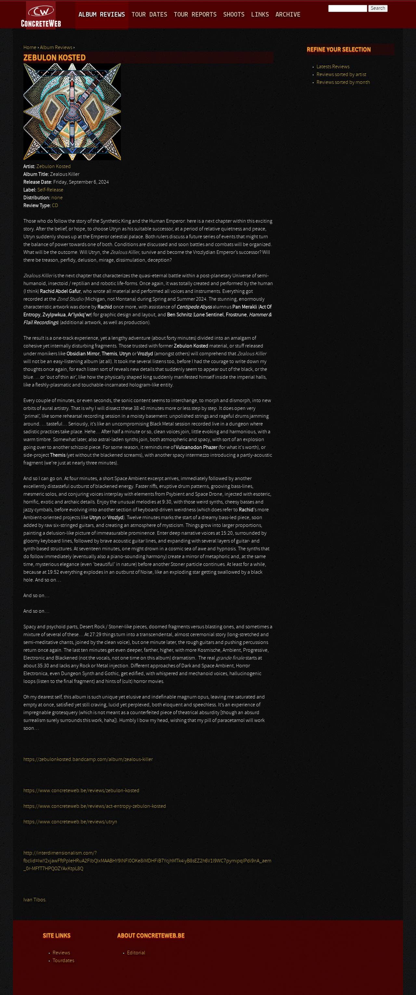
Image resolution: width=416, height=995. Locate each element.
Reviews (61, 953)
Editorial (136, 953)
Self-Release (50, 190)
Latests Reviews (333, 67)
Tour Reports (195, 14)
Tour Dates (149, 14)
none (57, 198)
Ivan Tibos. (34, 900)
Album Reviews (102, 14)
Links (260, 14)
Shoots (234, 14)
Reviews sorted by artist (341, 74)
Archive (288, 14)
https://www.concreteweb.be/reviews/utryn (70, 822)
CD (55, 205)
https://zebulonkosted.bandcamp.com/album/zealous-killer (88, 759)
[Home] (41, 14)
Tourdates (63, 960)
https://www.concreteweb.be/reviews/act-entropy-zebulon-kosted (94, 806)
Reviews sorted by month (343, 82)
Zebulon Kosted (53, 166)
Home (29, 47)
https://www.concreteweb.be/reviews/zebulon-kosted (81, 790)
